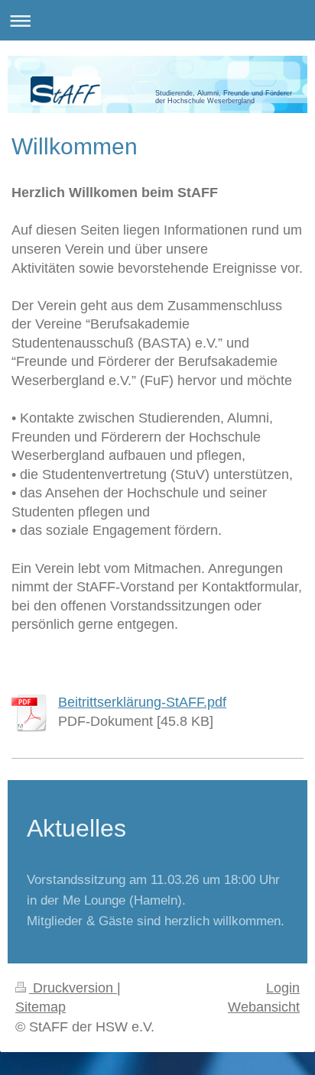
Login (283, 988)
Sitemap (40, 1007)
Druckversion (73, 988)
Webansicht (264, 1007)
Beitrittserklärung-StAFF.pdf (142, 702)
